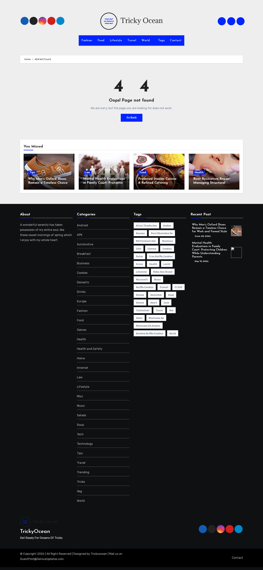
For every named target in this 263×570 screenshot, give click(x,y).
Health (199, 172)
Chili (138, 248)
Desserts (83, 282)
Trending (83, 472)
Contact (176, 40)
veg (171, 310)
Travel (131, 40)
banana (140, 233)
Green (139, 264)
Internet (82, 367)
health (153, 264)
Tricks (81, 481)
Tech (80, 434)
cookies (167, 248)
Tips (32, 172)
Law (87, 172)
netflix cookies (145, 287)
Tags (161, 40)
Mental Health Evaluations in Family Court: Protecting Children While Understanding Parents (209, 250)
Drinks (81, 292)
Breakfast (84, 254)
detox (139, 256)
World (146, 40)
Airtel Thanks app (146, 225)
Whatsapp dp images (148, 325)
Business (83, 263)
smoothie (156, 295)
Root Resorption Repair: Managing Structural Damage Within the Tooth (213, 182)
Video (139, 318)
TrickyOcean (35, 531)
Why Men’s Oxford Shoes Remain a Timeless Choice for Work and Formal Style (48, 182)
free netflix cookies (161, 256)
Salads (81, 415)
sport (153, 302)
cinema (151, 248)
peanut (164, 287)
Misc (80, 396)
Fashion (86, 40)
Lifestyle (116, 40)
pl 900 (178, 287)
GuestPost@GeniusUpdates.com (42, 559)
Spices (140, 302)
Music (81, 405)
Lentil (166, 264)
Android (82, 225)
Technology (85, 443)
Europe (81, 301)
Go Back (131, 117)
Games (81, 329)
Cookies (82, 273)
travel (159, 310)
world (172, 333)
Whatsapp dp (156, 318)
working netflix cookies (149, 333)
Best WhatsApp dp (162, 233)
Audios (167, 225)
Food (101, 40)
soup (171, 295)
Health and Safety (89, 348)
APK (79, 235)
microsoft (142, 279)
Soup (80, 424)
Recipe (140, 295)
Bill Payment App (146, 241)
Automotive (85, 244)
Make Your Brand (162, 271)
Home (81, 358)
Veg (79, 491)
